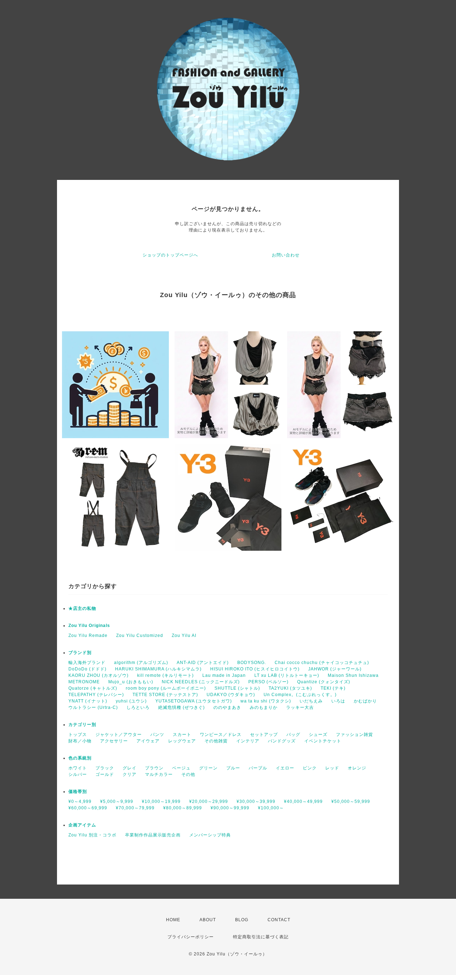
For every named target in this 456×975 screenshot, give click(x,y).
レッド (332, 768)
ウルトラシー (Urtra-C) (93, 707)
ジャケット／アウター (118, 734)
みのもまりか (264, 707)
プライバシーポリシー (190, 936)
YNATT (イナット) (87, 701)
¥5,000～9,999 (116, 801)
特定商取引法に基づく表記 (261, 936)
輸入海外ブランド (86, 662)
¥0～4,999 (80, 801)
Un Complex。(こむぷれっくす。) (300, 694)
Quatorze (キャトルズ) (92, 688)
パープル (258, 768)
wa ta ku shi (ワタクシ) (265, 701)
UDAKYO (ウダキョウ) (231, 694)
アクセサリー (114, 740)
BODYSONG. (251, 662)
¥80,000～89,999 (182, 807)
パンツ (157, 734)
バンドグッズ (282, 740)
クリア (129, 774)
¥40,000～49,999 (303, 801)
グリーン (208, 768)
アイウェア (148, 740)
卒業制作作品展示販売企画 (153, 835)
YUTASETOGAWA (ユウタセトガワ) (193, 701)
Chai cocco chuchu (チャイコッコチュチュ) (322, 662)
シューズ (318, 734)
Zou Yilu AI (184, 635)
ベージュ (181, 768)
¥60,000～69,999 (87, 807)
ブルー (233, 768)
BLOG (241, 919)
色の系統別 (80, 758)
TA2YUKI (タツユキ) (290, 688)
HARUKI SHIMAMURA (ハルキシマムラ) (158, 669)
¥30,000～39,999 (256, 801)
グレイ (129, 768)
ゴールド (104, 774)
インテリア (247, 740)
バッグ (293, 734)
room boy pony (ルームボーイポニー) (166, 688)
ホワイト (77, 768)
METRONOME (84, 681)
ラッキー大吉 (300, 707)
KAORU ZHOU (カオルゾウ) (98, 675)
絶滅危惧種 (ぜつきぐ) (181, 707)
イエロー (285, 768)
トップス (77, 734)
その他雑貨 (216, 740)
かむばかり (365, 701)
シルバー (77, 774)
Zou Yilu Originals (89, 625)
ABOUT (208, 919)
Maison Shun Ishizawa (353, 675)
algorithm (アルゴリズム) (141, 662)
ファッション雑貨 (354, 734)
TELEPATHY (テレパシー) (96, 694)
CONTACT (279, 919)
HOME (173, 919)
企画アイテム (82, 825)
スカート (182, 734)
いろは (338, 701)
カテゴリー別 (82, 724)
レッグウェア (182, 740)
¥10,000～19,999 (161, 801)
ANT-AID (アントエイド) (203, 662)
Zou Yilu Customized (139, 635)
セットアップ (264, 734)
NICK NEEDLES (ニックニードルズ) (201, 681)
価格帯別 (77, 791)
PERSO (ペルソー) (268, 681)
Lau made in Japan (224, 675)
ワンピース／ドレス (221, 734)
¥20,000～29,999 (208, 801)
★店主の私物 (82, 608)
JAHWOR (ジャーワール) (335, 669)
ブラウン (154, 768)
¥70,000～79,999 (135, 807)
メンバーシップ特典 (210, 835)
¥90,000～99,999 (230, 807)
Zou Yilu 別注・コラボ (92, 835)
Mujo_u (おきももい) (130, 681)
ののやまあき (227, 707)
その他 (188, 774)
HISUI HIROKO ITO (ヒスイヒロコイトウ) (255, 669)
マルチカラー (159, 774)
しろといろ (138, 707)
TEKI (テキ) (333, 688)
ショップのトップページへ (170, 255)
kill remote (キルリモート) (165, 675)
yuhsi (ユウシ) (131, 701)
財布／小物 (80, 740)
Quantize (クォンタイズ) (323, 681)
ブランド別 (80, 652)
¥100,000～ (271, 807)
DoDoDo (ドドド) (87, 669)
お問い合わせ (286, 255)
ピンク (310, 768)
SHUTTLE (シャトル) (237, 688)
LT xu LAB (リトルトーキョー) (286, 675)
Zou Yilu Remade (88, 635)
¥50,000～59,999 (350, 801)
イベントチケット (322, 740)
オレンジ (357, 768)
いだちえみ (311, 701)
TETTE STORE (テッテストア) (165, 694)
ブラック (104, 768)
